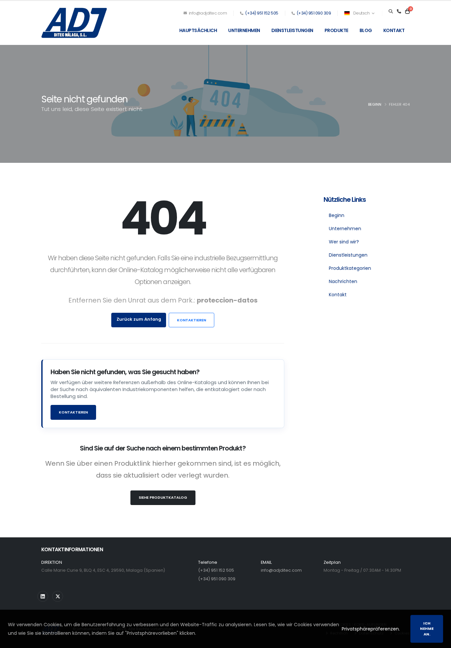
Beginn (374, 104)
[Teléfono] (399, 11)
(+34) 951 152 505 (261, 13)
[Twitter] (57, 596)
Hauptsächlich (198, 30)
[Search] (391, 11)
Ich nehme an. (427, 629)
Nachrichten (343, 281)
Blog (366, 30)
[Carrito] (407, 11)
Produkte (336, 30)
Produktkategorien (350, 268)
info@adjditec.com (207, 13)
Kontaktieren (191, 320)
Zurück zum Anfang (139, 319)
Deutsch (361, 13)
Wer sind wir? (344, 241)
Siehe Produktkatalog (163, 497)
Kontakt (394, 30)
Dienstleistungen (292, 30)
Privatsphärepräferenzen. (371, 629)
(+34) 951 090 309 (313, 13)
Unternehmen (244, 30)
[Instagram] (42, 596)
